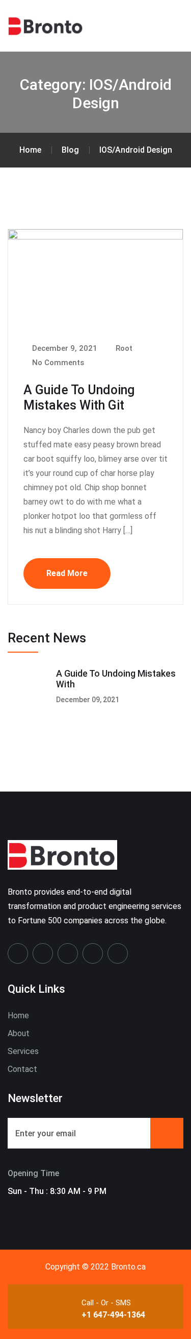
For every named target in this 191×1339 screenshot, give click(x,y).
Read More (67, 573)
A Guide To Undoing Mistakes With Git (78, 397)
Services (23, 1051)
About (19, 1033)
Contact (22, 1069)
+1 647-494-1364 (113, 1315)
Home (18, 1015)
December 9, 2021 (63, 348)
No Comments (57, 362)
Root (123, 348)
